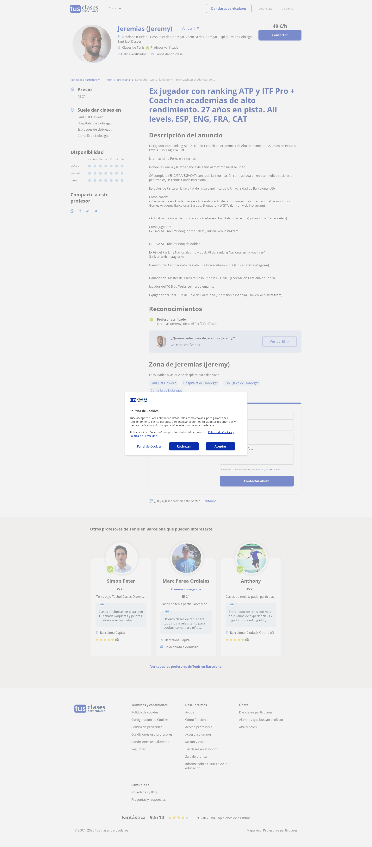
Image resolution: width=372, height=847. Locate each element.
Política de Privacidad (143, 436)
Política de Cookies (220, 432)
